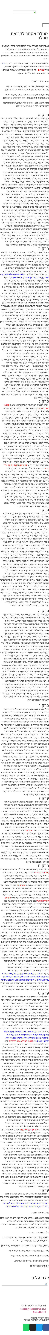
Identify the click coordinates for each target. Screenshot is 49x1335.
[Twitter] (39, 1327)
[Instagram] (32, 1327)
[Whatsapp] (26, 1327)
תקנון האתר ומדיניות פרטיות (36, 1319)
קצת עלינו (40, 1277)
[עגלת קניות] (45, 25)
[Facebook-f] (45, 1327)
